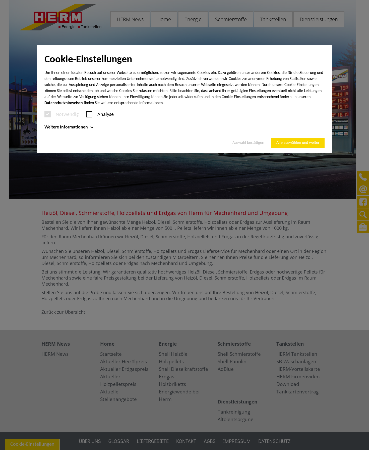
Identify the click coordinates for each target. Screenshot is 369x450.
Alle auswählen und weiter (298, 143)
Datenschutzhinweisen (63, 103)
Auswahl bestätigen (248, 143)
